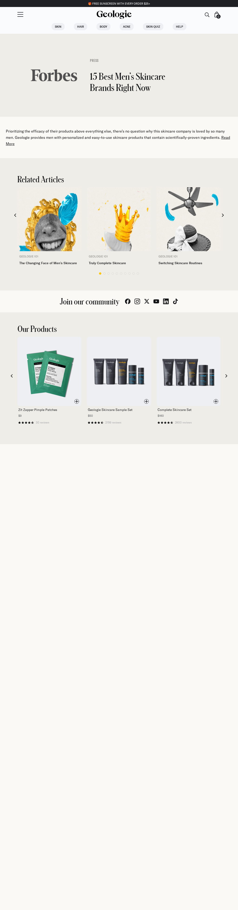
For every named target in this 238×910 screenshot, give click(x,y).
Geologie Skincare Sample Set (110, 410)
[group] (49, 226)
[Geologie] (114, 14)
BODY (103, 26)
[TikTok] (175, 301)
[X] (147, 301)
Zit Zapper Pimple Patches (37, 410)
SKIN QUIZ (153, 26)
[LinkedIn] (166, 301)
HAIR (80, 26)
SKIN (58, 26)
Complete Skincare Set (175, 410)
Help (179, 26)
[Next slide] (223, 215)
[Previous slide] (15, 215)
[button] (100, 273)
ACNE (126, 26)
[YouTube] (156, 301)
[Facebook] (128, 301)
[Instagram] (137, 301)
